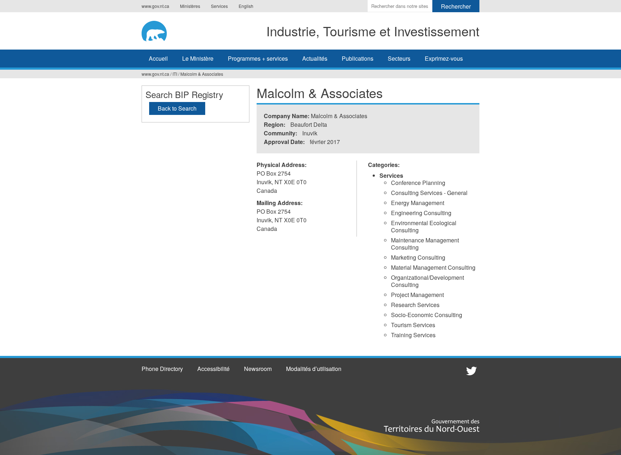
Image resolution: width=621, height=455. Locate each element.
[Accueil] (159, 30)
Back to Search (177, 108)
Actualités (314, 58)
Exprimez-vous (444, 58)
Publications (357, 58)
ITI (174, 74)
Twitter (470, 370)
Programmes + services (258, 58)
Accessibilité (213, 369)
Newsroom (258, 369)
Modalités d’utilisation (313, 369)
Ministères (190, 6)
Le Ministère (197, 58)
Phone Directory (162, 369)
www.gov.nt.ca (155, 6)
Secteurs (399, 58)
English (246, 6)
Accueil (158, 58)
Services (219, 6)
